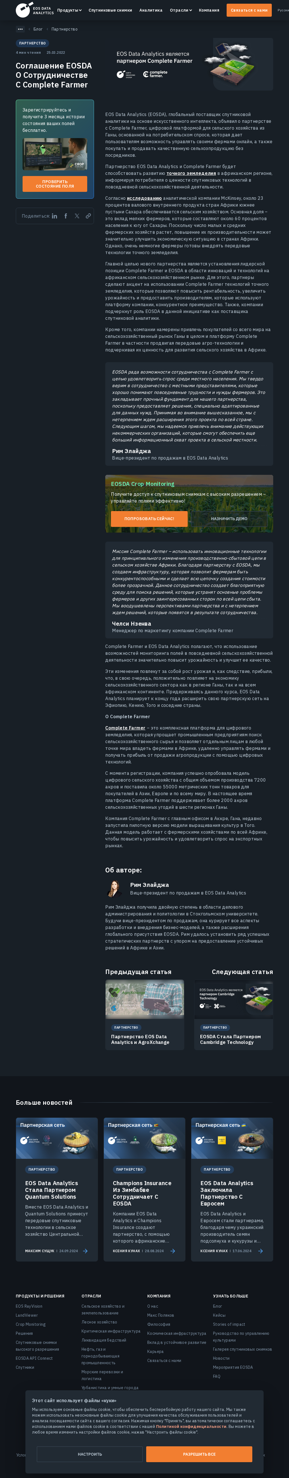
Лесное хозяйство (99, 1322)
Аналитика (151, 10)
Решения (24, 1333)
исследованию (144, 198)
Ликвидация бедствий (104, 1340)
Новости (221, 1358)
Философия (158, 1324)
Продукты (67, 10)
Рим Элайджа (149, 884)
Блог (217, 1306)
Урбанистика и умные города (110, 1387)
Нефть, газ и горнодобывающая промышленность (100, 1356)
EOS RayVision (29, 1306)
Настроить (90, 1454)
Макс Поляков (160, 1315)
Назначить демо (229, 518)
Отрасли (179, 10)
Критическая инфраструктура (111, 1331)
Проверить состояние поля (55, 184)
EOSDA (35, 10)
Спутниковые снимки (110, 10)
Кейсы (219, 1315)
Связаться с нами (249, 10)
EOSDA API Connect (34, 1358)
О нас (152, 1306)
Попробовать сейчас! (149, 518)
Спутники (25, 1367)
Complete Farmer (125, 728)
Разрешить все (199, 1454)
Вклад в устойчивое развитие (177, 1342)
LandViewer (27, 1315)
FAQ (216, 1376)
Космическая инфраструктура (176, 1333)
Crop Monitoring (31, 1324)
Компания (209, 10)
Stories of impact (229, 1324)
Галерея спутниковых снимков (242, 1349)
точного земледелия (191, 173)
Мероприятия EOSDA (233, 1367)
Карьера (155, 1351)
